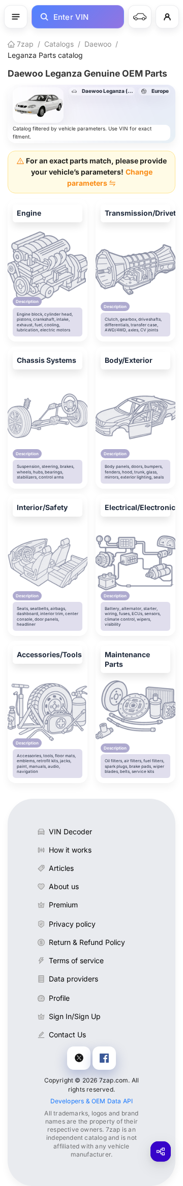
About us (64, 886)
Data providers (73, 978)
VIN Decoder (70, 831)
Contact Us (67, 1034)
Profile (59, 998)
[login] (167, 16)
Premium (63, 904)
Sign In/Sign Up (75, 1016)
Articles (61, 868)
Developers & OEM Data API (91, 1101)
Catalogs (59, 44)
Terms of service (76, 960)
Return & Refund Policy (87, 942)
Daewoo (97, 44)
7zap (24, 44)
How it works (70, 849)
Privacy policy (72, 924)
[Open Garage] (139, 16)
